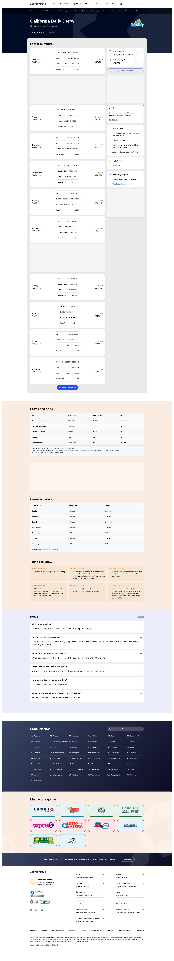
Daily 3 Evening (61, 11)
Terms (83, 931)
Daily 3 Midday (46, 11)
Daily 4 (73, 11)
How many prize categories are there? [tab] (49, 680)
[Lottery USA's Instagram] (36, 910)
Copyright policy (124, 931)
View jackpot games (119, 184)
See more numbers (66, 387)
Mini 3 (106, 4)
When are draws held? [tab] (42, 624)
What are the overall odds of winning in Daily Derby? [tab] (56, 693)
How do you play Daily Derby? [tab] (46, 637)
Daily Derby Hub (38, 33)
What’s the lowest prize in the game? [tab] (49, 666)
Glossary (72, 931)
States (87, 4)
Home (54, 4)
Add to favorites (127, 71)
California (33, 11)
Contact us (127, 859)
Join (130, 4)
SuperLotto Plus (109, 11)
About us (33, 931)
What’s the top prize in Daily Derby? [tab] (49, 653)
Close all (141, 617)
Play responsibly (58, 931)
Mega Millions (77, 4)
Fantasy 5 (95, 11)
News (98, 4)
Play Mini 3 (113, 120)
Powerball (64, 4)
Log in (139, 4)
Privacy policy (96, 931)
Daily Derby (84, 11)
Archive (51, 33)
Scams (44, 931)
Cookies (109, 931)
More (113, 4)
